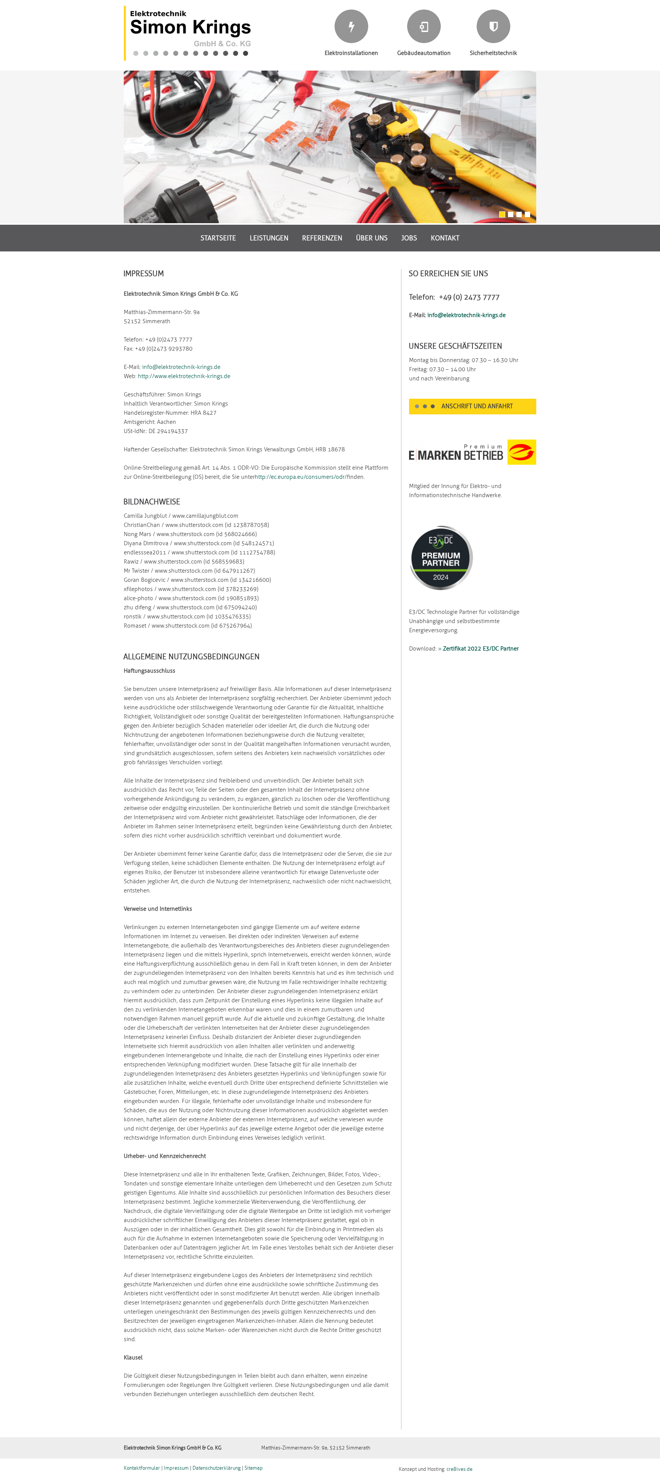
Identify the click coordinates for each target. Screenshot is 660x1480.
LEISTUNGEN (269, 238)
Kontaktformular (142, 1468)
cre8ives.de (459, 1469)
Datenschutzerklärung (216, 1468)
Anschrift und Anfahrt (477, 406)
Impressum (176, 1468)
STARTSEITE (218, 238)
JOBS (409, 238)
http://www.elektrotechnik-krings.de (184, 376)
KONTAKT (445, 238)
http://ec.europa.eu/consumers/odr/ (301, 477)
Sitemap (253, 1468)
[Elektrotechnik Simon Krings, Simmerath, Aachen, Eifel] (187, 59)
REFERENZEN (322, 238)
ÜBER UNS (372, 238)
